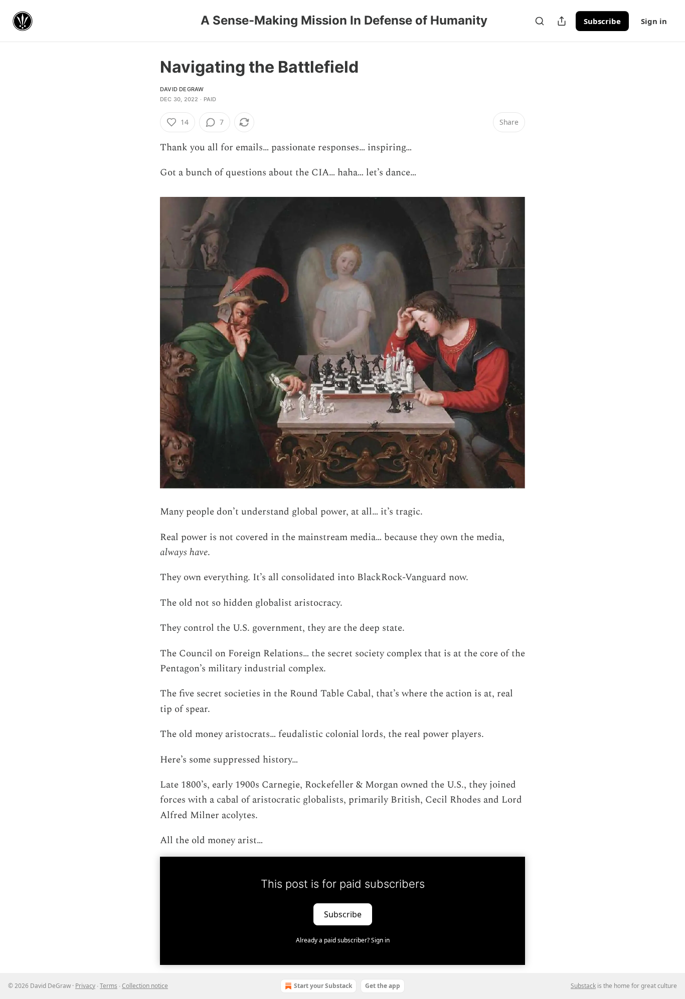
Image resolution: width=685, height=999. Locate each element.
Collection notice (145, 985)
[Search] (540, 21)
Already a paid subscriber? (343, 940)
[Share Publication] (562, 21)
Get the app (382, 985)
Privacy (85, 985)
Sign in (654, 21)
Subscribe (602, 21)
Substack (583, 985)
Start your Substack (323, 985)
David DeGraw (182, 89)
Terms (108, 985)
